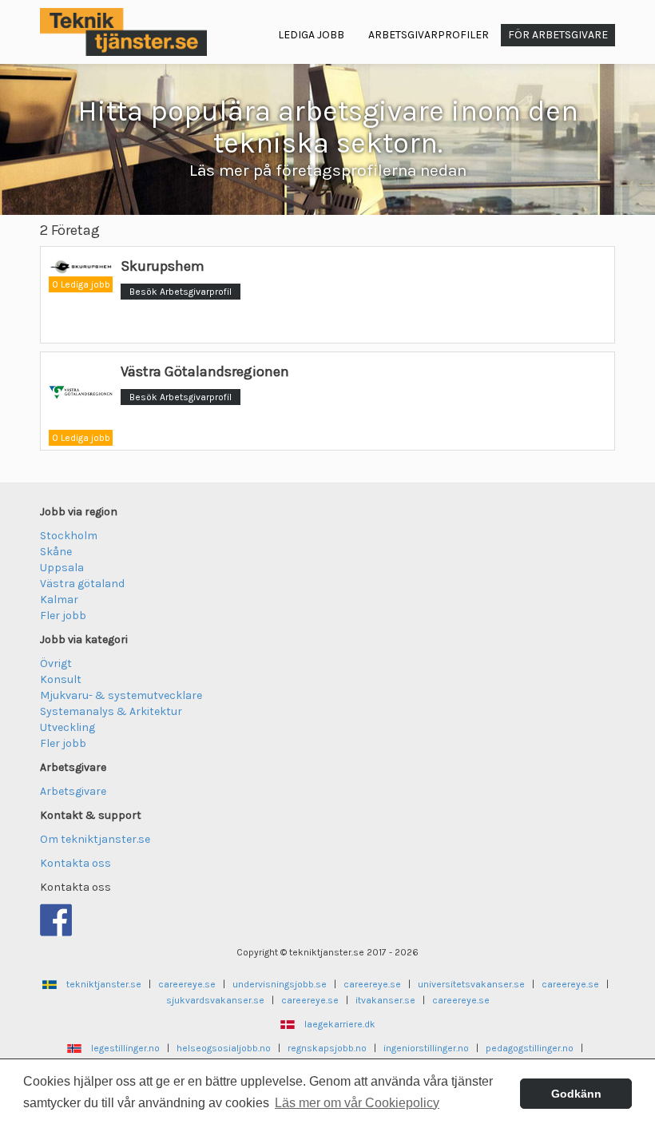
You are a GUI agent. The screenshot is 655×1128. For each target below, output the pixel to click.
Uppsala (62, 567)
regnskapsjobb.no (327, 1048)
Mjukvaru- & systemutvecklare (121, 695)
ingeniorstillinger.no (426, 1048)
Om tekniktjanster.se (95, 839)
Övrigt (56, 663)
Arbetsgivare (73, 791)
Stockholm (68, 535)
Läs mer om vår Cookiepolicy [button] (357, 1103)
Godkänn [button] (576, 1093)
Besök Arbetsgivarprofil (180, 291)
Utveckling (67, 727)
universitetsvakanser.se (471, 984)
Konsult (60, 679)
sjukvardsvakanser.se (215, 1000)
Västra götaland (82, 583)
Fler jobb (63, 615)
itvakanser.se (385, 1000)
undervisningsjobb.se (279, 984)
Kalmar (59, 599)
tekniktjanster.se (103, 984)
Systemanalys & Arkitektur (111, 711)
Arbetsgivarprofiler (428, 35)
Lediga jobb (311, 35)
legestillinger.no (125, 1048)
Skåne (56, 551)
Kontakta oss (75, 863)
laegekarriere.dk (339, 1024)
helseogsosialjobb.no (224, 1048)
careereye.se (187, 984)
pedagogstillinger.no (530, 1048)
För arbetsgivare (558, 35)
